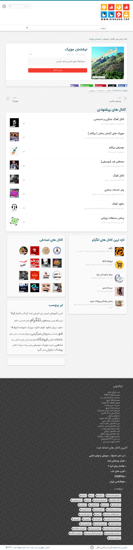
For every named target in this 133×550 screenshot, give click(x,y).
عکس (51, 340)
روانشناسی (54, 334)
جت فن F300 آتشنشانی (110, 439)
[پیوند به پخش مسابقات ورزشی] (14, 225)
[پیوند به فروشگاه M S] (119, 269)
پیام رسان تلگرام (116, 39)
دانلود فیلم (46, 327)
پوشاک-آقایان (17, 345)
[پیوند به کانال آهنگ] (14, 183)
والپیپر (30, 345)
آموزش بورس (95, 528)
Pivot (83, 495)
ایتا (13, 313)
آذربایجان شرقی (100, 500)
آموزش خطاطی (79, 528)
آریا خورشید (86, 509)
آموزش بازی (85, 524)
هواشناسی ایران (117, 482)
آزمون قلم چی (86, 514)
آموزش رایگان (76, 533)
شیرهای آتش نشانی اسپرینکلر (108, 410)
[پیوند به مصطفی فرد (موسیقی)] (14, 169)
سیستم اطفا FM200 (112, 395)
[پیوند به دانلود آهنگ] (14, 212)
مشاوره (51, 345)
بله (57, 320)
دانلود (16, 321)
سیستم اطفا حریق (113, 400)
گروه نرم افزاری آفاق (104, 547)
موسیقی (106, 39)
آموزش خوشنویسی (112, 533)
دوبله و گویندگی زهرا (105, 274)
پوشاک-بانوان (54, 349)
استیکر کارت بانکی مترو (111, 421)
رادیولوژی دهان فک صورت (109, 418)
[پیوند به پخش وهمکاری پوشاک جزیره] (119, 309)
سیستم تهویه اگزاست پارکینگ (108, 436)
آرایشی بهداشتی (113, 509)
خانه (125, 39)
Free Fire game (113, 495)
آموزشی (36, 313)
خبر (28, 320)
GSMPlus (120, 476)
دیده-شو (101, 90)
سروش (46, 333)
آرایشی (82, 505)
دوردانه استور (108, 288)
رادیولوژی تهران (114, 415)
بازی (61, 321)
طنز (11, 334)
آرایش (105, 505)
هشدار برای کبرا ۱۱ (116, 466)
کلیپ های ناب (118, 471)
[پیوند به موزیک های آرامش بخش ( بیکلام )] (14, 141)
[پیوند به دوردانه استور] (119, 295)
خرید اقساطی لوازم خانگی (110, 434)
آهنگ (30, 313)
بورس (53, 321)
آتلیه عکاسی (115, 500)
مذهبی (58, 344)
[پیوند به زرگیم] (119, 255)
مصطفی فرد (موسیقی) (112, 162)
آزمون (98, 514)
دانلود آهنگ (118, 204)
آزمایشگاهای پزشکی (112, 514)
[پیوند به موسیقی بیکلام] (14, 155)
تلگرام (109, 90)
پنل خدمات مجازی (114, 190)
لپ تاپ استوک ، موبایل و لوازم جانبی (107, 456)
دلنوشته (22, 328)
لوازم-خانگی (19, 339)
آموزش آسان (115, 524)
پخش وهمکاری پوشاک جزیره (101, 301)
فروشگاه (42, 339)
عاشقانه (58, 339)
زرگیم (111, 248)
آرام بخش (116, 505)
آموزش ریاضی (114, 538)
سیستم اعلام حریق (113, 408)
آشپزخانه (98, 519)
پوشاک (25, 345)
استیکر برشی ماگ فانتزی (110, 413)
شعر (22, 334)
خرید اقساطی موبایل (112, 431)
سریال (27, 334)
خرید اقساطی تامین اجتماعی (109, 426)
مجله (13, 340)
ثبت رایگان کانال (114, 392)
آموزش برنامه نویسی (112, 528)
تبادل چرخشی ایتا (116, 461)
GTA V (100, 495)
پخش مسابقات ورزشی (112, 218)
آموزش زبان (44, 313)
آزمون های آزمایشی (112, 519)
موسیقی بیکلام (116, 147)
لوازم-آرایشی (28, 340)
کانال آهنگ (118, 176)
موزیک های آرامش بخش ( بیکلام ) (106, 133)
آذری (88, 500)
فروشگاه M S (108, 261)
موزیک (44, 345)
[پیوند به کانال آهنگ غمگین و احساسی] (14, 127)
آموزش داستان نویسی (93, 533)
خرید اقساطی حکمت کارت (110, 423)
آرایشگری (94, 505)
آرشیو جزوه (99, 509)
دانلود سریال (57, 328)
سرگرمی (36, 334)
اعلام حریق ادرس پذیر (111, 441)
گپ (39, 349)
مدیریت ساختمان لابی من (110, 397)
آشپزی (60, 313)
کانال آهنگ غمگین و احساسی (109, 119)
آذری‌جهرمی (77, 500)
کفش (44, 350)
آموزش (54, 313)
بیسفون (45, 320)
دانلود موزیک (33, 328)
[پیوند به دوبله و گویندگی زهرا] (119, 282)
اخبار (18, 313)
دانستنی (22, 321)
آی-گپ (24, 314)
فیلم (34, 340)
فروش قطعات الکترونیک (110, 402)
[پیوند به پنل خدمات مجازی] (14, 197)
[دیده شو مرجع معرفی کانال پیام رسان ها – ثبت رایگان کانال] (112, 19)
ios (92, 495)
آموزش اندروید (100, 524)
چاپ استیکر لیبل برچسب (110, 428)
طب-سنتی (17, 334)
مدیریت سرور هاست (112, 405)
